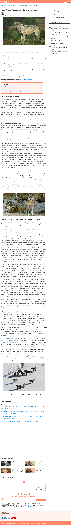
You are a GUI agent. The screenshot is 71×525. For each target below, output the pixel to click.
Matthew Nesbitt (9, 15)
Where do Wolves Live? (17, 463)
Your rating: (14, 496)
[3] (12, 253)
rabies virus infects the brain (37, 239)
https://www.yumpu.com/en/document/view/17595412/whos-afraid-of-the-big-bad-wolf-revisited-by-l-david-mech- (23, 418)
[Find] (69, 2)
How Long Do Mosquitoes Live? (58, 26)
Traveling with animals (59, 15)
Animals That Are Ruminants (57, 41)
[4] (4, 290)
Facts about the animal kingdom (16, 5)
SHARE (65, 2)
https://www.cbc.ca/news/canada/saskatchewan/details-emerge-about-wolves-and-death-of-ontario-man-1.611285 (22, 412)
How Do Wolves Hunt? (25, 80)
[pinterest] (14, 518)
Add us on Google (42, 48)
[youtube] (12, 518)
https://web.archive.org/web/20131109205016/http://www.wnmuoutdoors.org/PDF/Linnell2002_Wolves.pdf (23, 407)
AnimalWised (3, 5)
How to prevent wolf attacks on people (15, 91)
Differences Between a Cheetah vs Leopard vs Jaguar (59, 52)
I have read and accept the (11, 499)
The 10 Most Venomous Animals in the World (60, 48)
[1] (3, 56)
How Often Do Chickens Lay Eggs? (17, 470)
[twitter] (6, 518)
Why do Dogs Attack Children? (41, 470)
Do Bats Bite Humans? (39, 463)
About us (18, 523)
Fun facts (8, 5)
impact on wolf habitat (12, 338)
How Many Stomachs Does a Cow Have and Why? (60, 38)
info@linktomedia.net (30, 506)
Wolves (3, 299)
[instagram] (9, 518)
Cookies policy (45, 523)
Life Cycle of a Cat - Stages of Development (58, 44)
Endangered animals (59, 18)
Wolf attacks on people (11, 87)
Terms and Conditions (30, 523)
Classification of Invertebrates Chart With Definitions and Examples (60, 33)
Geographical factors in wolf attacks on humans (18, 89)
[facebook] (3, 518)
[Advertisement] (24, 440)
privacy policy (15, 499)
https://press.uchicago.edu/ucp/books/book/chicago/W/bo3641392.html (20, 422)
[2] (14, 127)
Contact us (23, 523)
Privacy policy (38, 523)
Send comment (41, 500)
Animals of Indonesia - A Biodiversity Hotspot (59, 29)
